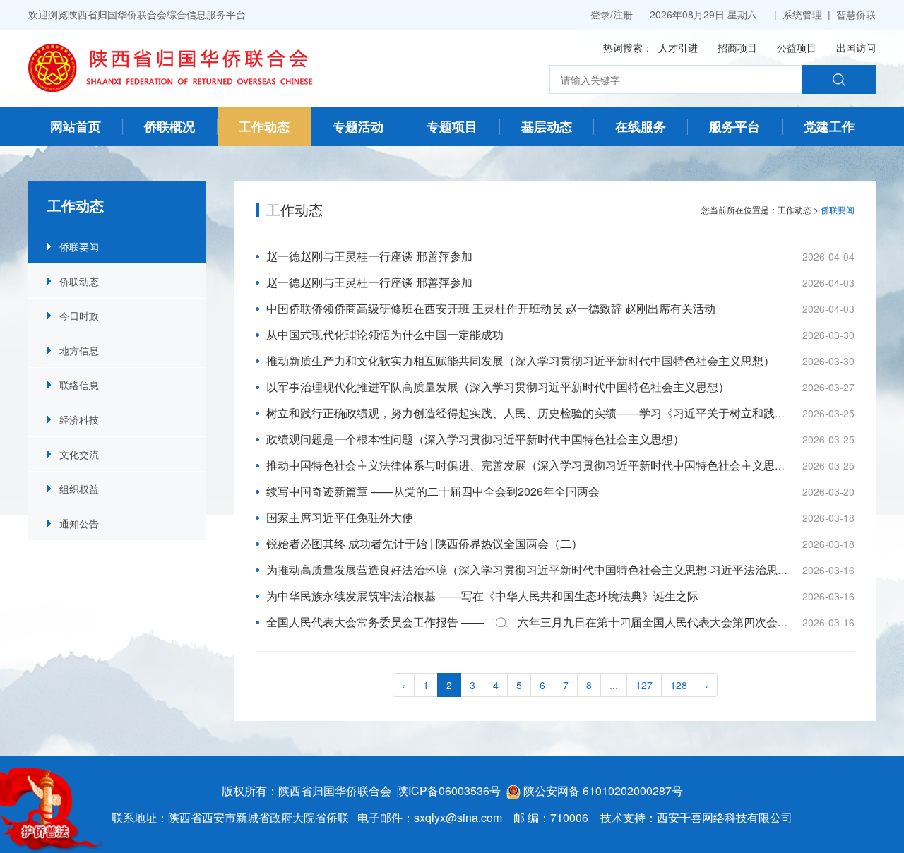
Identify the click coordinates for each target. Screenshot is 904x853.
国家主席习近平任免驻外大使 (339, 517)
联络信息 (79, 385)
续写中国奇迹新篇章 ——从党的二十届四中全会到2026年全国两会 (433, 491)
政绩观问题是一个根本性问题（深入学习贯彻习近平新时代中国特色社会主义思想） (475, 439)
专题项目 (452, 126)
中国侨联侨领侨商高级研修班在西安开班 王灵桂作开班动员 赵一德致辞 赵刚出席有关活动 (490, 308)
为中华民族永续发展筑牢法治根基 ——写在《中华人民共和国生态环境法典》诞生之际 (482, 595)
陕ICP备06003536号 (449, 790)
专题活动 (358, 126)
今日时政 (79, 316)
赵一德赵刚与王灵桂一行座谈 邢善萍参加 (369, 256)
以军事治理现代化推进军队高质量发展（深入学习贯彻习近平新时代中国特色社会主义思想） (498, 386)
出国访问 (856, 47)
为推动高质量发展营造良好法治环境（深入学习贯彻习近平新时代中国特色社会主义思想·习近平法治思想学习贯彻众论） (567, 569)
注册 (623, 14)
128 (678, 685)
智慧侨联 (856, 14)
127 (644, 685)
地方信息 (79, 350)
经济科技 (79, 419)
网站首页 (75, 126)
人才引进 (678, 47)
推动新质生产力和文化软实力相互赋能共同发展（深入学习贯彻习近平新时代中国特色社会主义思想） (520, 360)
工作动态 (264, 126)
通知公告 (79, 523)
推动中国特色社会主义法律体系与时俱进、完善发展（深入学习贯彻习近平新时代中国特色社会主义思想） (531, 465)
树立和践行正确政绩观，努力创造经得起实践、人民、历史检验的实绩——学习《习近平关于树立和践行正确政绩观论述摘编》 (582, 413)
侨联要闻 (79, 246)
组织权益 (79, 489)
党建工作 (829, 126)
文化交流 (79, 454)
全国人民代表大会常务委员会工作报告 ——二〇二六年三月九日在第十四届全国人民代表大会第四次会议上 (533, 622)
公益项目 (796, 47)
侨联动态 (79, 281)
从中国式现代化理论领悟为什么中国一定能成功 (385, 334)
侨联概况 (169, 126)
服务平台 (734, 126)
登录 (600, 14)
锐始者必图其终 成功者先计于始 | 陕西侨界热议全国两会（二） (424, 543)
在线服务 (640, 126)
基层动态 (546, 126)
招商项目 (737, 47)
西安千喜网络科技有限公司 (724, 817)
